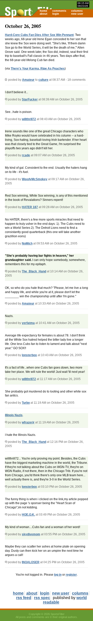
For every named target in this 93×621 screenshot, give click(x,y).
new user (77, 13)
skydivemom (31, 534)
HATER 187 (30, 207)
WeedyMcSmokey (34, 179)
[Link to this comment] (6, 99)
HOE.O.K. (28, 514)
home (43, 10)
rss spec (42, 598)
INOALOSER (30, 562)
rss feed (23, 598)
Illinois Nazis (14, 415)
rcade (26, 155)
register (71, 574)
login (55, 13)
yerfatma (28, 323)
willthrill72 (29, 119)
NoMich (27, 243)
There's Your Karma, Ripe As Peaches (38, 68)
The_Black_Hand (34, 271)
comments (59, 10)
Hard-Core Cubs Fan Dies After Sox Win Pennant (39, 35)
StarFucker (30, 99)
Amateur (28, 79)
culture (43, 79)
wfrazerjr (28, 422)
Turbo (26, 402)
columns (77, 10)
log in (58, 574)
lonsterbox (29, 355)
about (43, 13)
